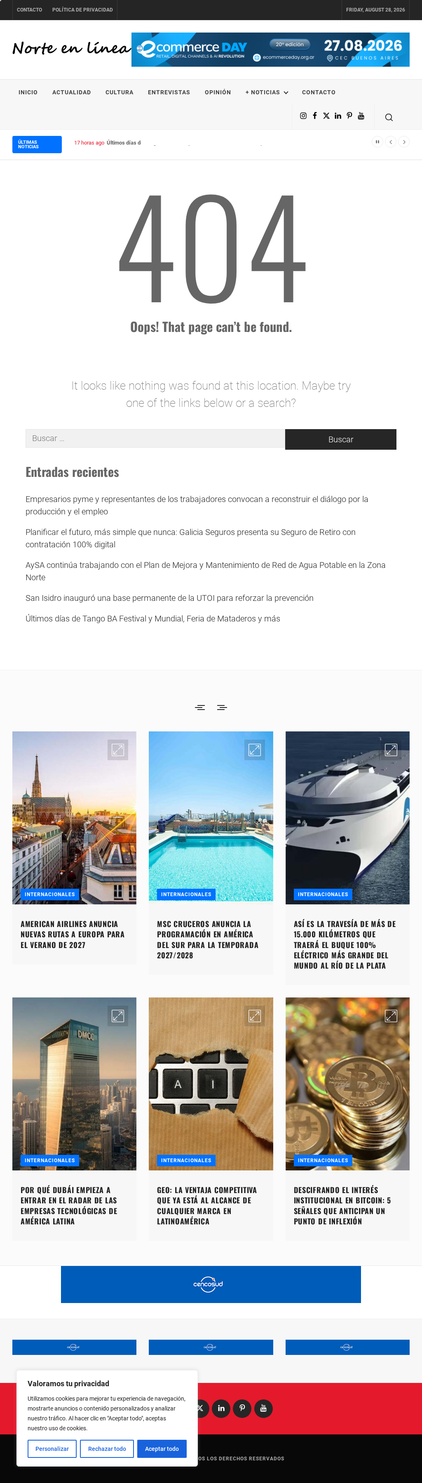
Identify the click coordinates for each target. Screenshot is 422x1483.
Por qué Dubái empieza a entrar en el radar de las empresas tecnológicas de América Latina (69, 1205)
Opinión (218, 92)
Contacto (29, 10)
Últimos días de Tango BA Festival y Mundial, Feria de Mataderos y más (191, 143)
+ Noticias (263, 92)
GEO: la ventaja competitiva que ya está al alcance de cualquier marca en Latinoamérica (207, 1205)
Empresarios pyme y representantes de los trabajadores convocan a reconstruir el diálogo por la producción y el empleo (197, 505)
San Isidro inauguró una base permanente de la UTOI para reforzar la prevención (170, 598)
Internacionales (50, 894)
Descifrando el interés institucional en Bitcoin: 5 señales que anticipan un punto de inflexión (342, 1205)
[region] (107, 1418)
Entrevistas (169, 92)
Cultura (120, 92)
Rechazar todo (107, 1449)
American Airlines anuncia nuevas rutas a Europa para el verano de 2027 (73, 934)
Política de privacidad (82, 10)
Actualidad (71, 92)
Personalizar (52, 1449)
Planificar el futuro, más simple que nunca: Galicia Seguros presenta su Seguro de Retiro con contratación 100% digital (191, 538)
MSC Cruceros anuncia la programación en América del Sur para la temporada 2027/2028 (207, 939)
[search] (389, 117)
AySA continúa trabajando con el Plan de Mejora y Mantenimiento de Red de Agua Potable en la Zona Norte (206, 571)
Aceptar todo (162, 1449)
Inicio (28, 92)
